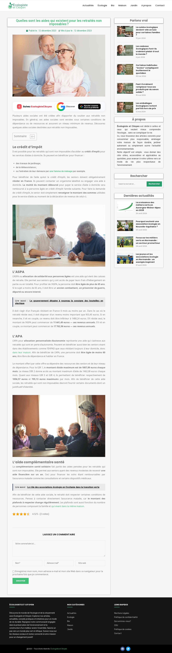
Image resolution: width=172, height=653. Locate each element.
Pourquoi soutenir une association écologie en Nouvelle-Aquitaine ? (148, 224)
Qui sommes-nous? (122, 621)
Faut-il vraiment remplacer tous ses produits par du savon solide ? (147, 88)
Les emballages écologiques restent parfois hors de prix (146, 106)
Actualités (88, 5)
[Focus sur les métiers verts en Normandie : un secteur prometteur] (125, 241)
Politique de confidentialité (126, 617)
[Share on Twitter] (53, 521)
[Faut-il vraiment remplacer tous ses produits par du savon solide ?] (125, 88)
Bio (112, 5)
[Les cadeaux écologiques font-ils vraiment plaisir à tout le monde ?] (125, 50)
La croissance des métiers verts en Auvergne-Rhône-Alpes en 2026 (148, 206)
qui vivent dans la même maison (67, 506)
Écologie (102, 5)
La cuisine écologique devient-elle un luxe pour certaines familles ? (148, 31)
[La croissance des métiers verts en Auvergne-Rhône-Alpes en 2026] (125, 206)
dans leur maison (21, 352)
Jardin (133, 5)
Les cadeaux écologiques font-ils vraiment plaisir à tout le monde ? (147, 50)
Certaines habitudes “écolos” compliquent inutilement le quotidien (147, 69)
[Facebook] (122, 649)
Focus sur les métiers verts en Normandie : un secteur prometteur (148, 240)
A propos (146, 5)
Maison (122, 5)
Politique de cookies (122, 629)
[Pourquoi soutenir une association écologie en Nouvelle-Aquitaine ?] (125, 225)
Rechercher (154, 184)
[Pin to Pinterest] (59, 521)
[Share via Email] (66, 521)
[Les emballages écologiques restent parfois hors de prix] (125, 107)
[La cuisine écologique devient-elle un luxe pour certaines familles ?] (125, 31)
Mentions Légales (121, 613)
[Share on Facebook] (46, 521)
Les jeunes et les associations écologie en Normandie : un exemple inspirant (147, 258)
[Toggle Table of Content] (31, 136)
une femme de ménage (60, 171)
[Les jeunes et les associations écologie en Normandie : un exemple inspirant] (125, 258)
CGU (116, 625)
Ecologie (70, 617)
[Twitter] (128, 649)
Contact (160, 5)
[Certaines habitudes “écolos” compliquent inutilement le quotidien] (125, 69)
